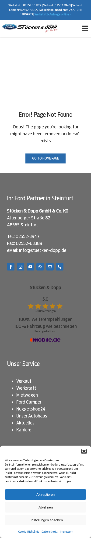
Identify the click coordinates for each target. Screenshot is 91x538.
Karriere (23, 430)
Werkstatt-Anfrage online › (53, 14)
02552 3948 (63, 5)
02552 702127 (29, 10)
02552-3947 (27, 236)
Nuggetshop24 (31, 409)
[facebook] (10, 267)
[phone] (59, 267)
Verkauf (24, 381)
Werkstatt (26, 388)
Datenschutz (50, 531)
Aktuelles (25, 423)
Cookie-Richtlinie (28, 531)
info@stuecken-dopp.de (42, 250)
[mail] (50, 267)
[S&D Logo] (30, 26)
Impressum (66, 531)
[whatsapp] (40, 267)
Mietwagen (27, 395)
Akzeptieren (45, 494)
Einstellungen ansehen (45, 520)
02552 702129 (32, 5)
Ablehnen (45, 507)
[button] (84, 451)
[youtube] (30, 267)
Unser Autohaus (31, 416)
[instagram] (20, 267)
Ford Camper (28, 402)
